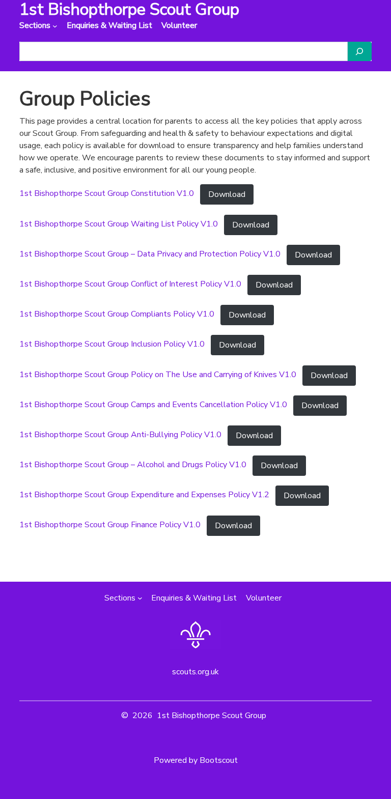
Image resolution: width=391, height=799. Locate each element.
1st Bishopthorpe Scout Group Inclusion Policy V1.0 (112, 344)
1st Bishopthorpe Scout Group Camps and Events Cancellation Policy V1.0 (153, 404)
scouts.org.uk (195, 671)
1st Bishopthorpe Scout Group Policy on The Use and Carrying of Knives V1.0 (157, 374)
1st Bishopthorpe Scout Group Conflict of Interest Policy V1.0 (130, 284)
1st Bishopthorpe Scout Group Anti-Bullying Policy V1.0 (120, 434)
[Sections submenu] (55, 25)
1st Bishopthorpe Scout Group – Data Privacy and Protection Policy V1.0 (150, 254)
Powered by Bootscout (196, 760)
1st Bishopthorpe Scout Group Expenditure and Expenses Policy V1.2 (144, 494)
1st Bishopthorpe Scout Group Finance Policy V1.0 (110, 525)
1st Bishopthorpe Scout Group (211, 715)
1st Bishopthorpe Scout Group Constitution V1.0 (106, 193)
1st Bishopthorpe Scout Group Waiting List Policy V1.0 (118, 224)
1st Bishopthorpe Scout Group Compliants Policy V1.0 (116, 314)
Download (226, 194)
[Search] (359, 51)
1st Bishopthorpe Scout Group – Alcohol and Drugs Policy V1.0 (132, 464)
